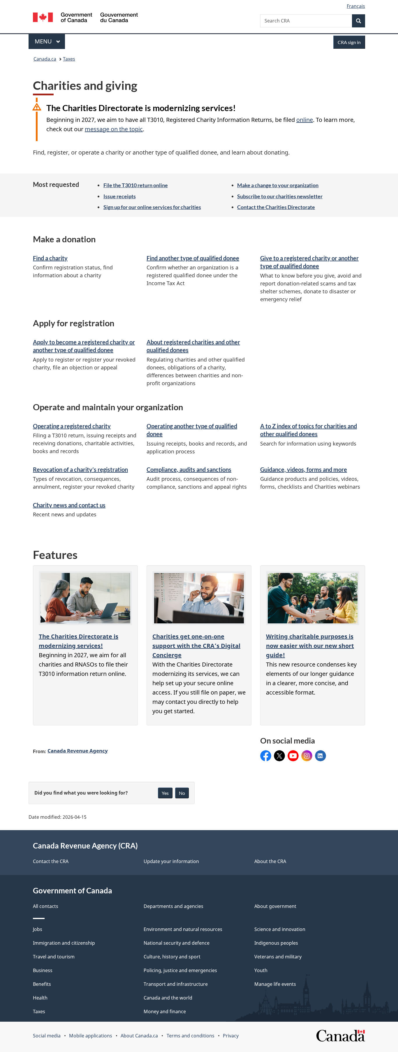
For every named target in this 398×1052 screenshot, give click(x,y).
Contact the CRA (50, 861)
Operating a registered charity (72, 425)
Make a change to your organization (277, 185)
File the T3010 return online (135, 185)
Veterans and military (278, 956)
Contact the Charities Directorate (276, 207)
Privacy (231, 1035)
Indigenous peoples (276, 943)
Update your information (171, 861)
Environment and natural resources (183, 929)
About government (275, 906)
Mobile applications (90, 1035)
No (182, 793)
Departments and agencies (173, 906)
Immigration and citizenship (64, 943)
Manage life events (275, 984)
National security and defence (176, 943)
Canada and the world (168, 998)
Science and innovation (279, 929)
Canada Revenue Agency (77, 750)
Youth (260, 970)
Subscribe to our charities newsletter (280, 196)
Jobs (37, 929)
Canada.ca (45, 59)
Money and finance (165, 1011)
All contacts (45, 906)
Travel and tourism (54, 956)
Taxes (69, 59)
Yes (165, 793)
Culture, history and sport (172, 956)
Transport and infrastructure (176, 984)
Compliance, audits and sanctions (189, 469)
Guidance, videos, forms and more (303, 469)
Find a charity (50, 258)
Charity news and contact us (69, 505)
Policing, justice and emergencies (180, 970)
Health (40, 998)
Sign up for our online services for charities (152, 207)
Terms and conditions (190, 1035)
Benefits (42, 984)
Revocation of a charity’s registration (80, 469)
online (304, 120)
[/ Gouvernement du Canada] (85, 18)
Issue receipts (119, 196)
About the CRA (270, 861)
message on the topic (114, 129)
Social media (47, 1035)
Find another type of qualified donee (193, 258)
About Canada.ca (139, 1035)
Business (42, 970)
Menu (44, 41)
